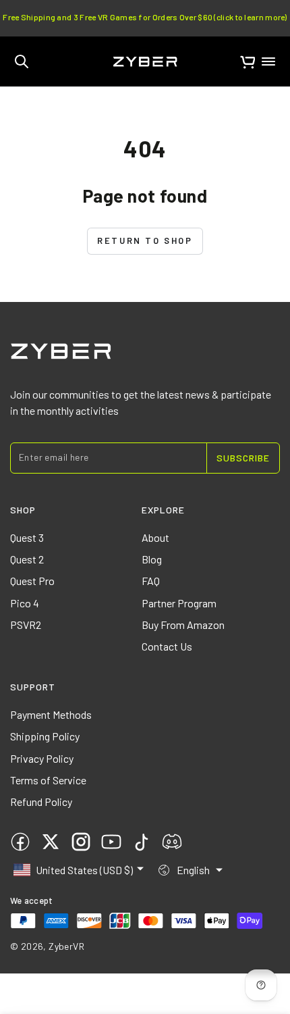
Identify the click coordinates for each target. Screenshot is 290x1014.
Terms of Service (48, 780)
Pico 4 (24, 603)
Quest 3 (27, 537)
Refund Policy (41, 801)
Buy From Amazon (183, 624)
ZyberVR (66, 946)
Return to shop (144, 240)
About (155, 537)
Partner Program (179, 603)
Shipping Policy (45, 736)
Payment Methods (51, 714)
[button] (21, 61)
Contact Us (167, 646)
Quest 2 (27, 559)
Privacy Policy (42, 758)
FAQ (151, 580)
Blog (152, 559)
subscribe (243, 457)
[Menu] (268, 61)
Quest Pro (32, 580)
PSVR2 (25, 624)
